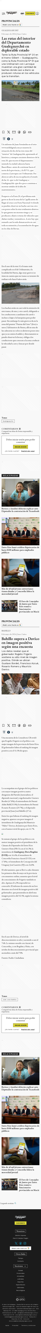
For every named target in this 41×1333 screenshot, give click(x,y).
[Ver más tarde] (3, 132)
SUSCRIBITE (30, 13)
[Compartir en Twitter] (8, 132)
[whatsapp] (24, 132)
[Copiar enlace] (30, 132)
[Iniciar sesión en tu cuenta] (37, 13)
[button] (4, 139)
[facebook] (19, 132)
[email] (14, 132)
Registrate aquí (28, 451)
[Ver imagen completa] (37, 82)
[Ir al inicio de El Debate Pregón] (11, 13)
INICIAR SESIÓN (20, 447)
